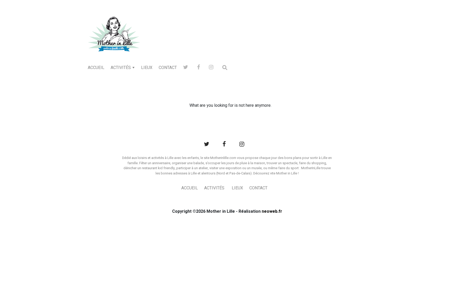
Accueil (96, 68)
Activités (121, 68)
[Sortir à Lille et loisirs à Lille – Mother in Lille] (114, 41)
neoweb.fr (272, 211)
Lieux (146, 68)
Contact (168, 68)
